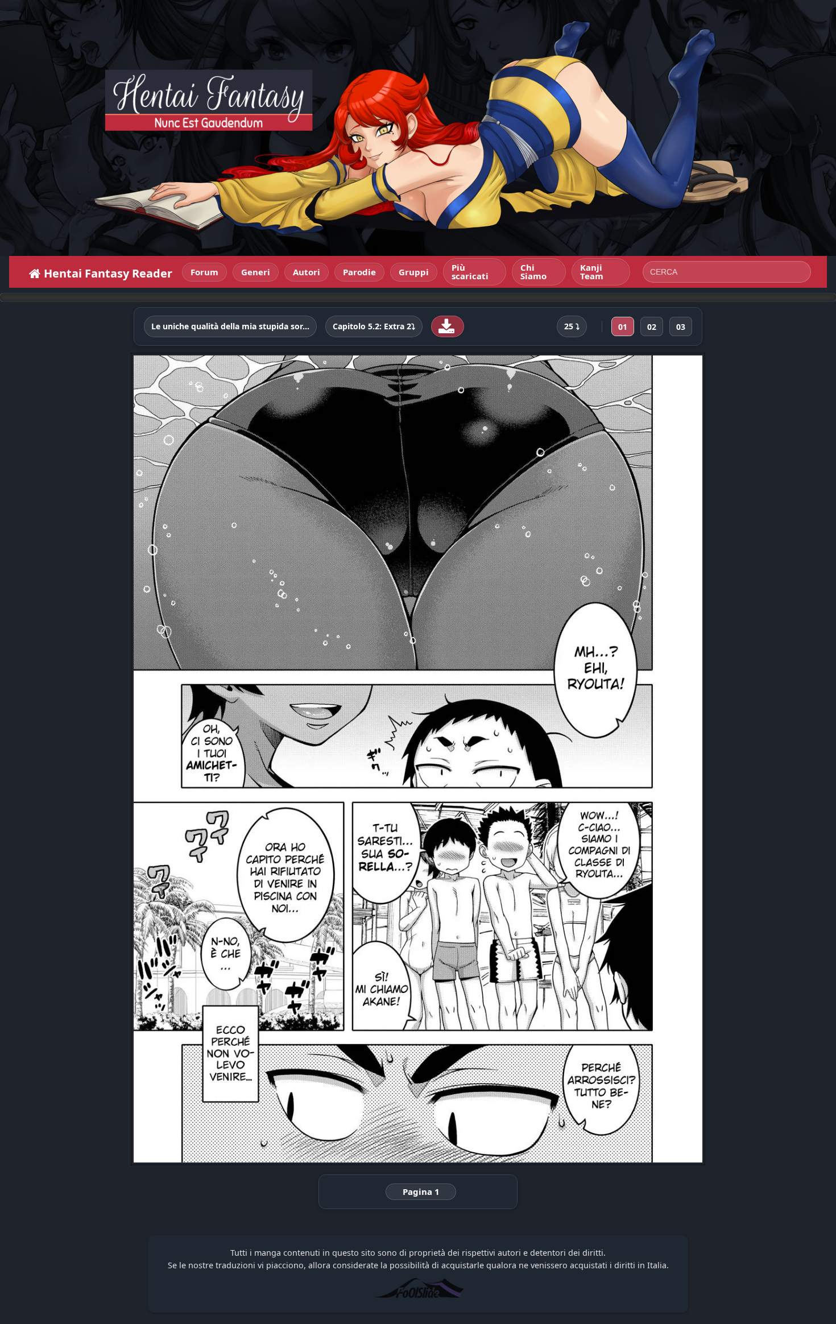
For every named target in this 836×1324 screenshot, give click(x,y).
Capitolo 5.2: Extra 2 (372, 326)
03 (680, 326)
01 (622, 326)
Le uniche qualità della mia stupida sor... (230, 326)
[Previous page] (246, 758)
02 (651, 326)
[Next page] (590, 758)
